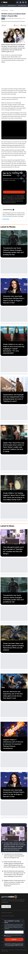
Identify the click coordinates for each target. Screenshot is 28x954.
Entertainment (4, 10)
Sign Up (14, 939)
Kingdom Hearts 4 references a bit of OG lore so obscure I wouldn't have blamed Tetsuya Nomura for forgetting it (14, 883)
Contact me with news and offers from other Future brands (14, 936)
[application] (14, 129)
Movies (11, 10)
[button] (25, 2)
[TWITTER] (14, 210)
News (3, 18)
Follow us (17, 25)
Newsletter (24, 25)
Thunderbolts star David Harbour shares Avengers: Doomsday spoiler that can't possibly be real (14, 855)
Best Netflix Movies (11, 5)
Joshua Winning (10, 18)
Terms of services (20, 195)
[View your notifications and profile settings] (23, 2)
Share (5, 25)
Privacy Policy (17, 944)
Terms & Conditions (10, 945)
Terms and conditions (6, 912)
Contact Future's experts (7, 915)
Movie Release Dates (22, 5)
